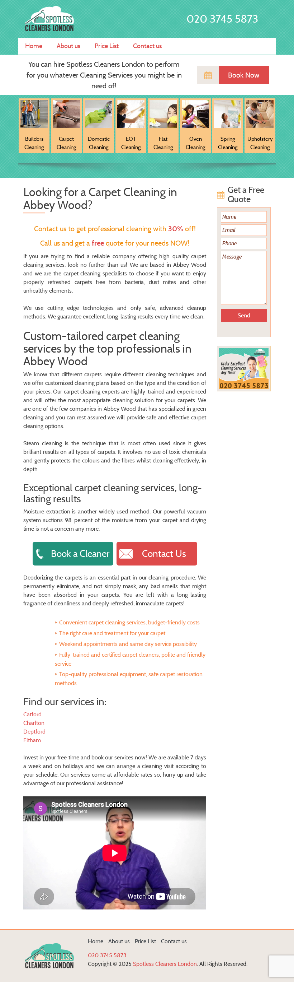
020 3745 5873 (222, 18)
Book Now (244, 75)
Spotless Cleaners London (165, 963)
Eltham (32, 740)
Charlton (33, 723)
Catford (32, 714)
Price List (107, 46)
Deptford (34, 731)
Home (33, 46)
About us (68, 46)
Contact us (147, 46)
